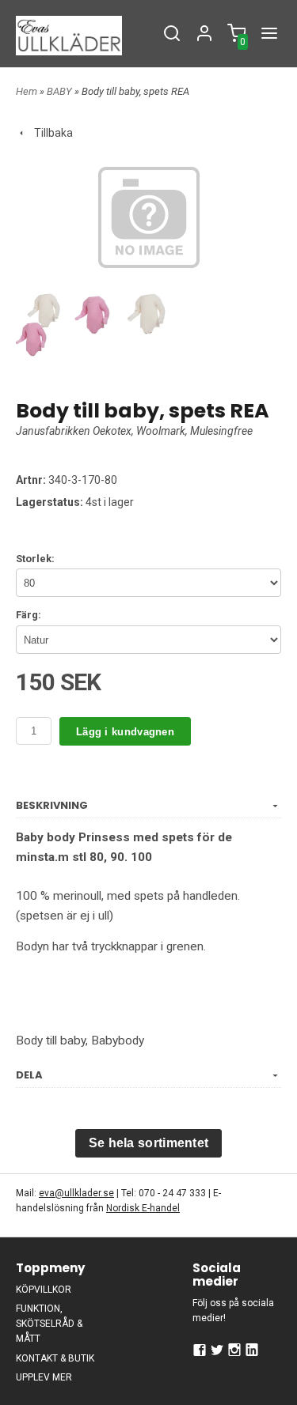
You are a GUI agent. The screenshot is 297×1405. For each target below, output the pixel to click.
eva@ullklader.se (76, 1193)
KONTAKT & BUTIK (55, 1358)
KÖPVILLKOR (43, 1289)
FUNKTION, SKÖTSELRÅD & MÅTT (49, 1323)
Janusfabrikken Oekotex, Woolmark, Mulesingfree (134, 431)
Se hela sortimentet (149, 1143)
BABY (60, 91)
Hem (26, 91)
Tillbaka (50, 133)
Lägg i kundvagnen (125, 732)
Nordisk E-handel (143, 1208)
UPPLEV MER (44, 1377)
